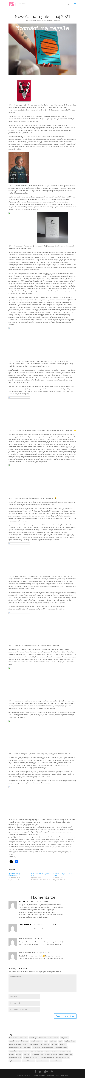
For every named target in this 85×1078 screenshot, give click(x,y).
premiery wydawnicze (58, 1051)
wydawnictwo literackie (62, 1057)
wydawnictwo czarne (15, 1057)
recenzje (11, 1054)
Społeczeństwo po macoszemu (14, 875)
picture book (23, 1051)
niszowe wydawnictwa (15, 1048)
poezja (31, 1051)
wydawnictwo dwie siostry (31, 1057)
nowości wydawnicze (61, 1048)
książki (60, 1041)
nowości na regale (47, 1048)
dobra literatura (14, 1041)
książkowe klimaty (69, 1041)
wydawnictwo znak (56, 1061)
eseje (45, 1041)
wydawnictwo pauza (28, 1061)
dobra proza (24, 1041)
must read (55, 1044)
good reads (53, 1041)
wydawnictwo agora (51, 1054)
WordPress (64, 1075)
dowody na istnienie (36, 1041)
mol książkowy (45, 1044)
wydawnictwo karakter (47, 1057)
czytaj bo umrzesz (53, 1038)
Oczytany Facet (25, 924)
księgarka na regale (15, 1044)
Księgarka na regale (36, 20)
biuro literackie (13, 1038)
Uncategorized (50, 20)
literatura (25, 1044)
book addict (23, 1038)
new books (63, 1044)
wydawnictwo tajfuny (42, 1061)
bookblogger (33, 1038)
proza (69, 1051)
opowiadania (13, 1051)
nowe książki (36, 1048)
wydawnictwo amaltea (65, 1054)
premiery (47, 1051)
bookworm (42, 1038)
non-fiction (27, 1048)
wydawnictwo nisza (15, 1061)
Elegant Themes (39, 1075)
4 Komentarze (57, 20)
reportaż (19, 1054)
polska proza (39, 1051)
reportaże (27, 1054)
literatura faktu (34, 1044)
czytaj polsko (64, 1038)
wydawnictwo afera (37, 1054)
